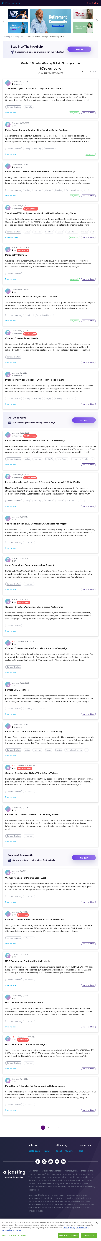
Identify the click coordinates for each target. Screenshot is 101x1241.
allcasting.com (84, 1198)
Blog (81, 1150)
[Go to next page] (58, 1128)
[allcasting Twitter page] (44, 1161)
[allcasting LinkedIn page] (63, 1161)
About (59, 1150)
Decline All (88, 1235)
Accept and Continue (68, 1235)
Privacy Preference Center (14, 1235)
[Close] (97, 1223)
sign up (79, 49)
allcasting (6, 37)
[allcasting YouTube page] (50, 1161)
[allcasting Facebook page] (37, 1161)
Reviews (69, 1150)
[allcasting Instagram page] (57, 1161)
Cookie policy (69, 1227)
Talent (47, 1150)
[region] (50, 1230)
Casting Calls (18, 37)
